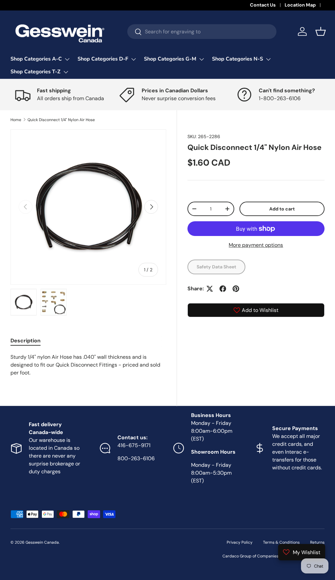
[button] (320, 31)
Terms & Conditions (281, 542)
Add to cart (282, 209)
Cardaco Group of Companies (250, 556)
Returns (317, 542)
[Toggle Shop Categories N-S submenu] (268, 59)
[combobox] (201, 31)
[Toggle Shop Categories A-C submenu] (67, 59)
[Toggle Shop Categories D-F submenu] (133, 59)
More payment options (256, 245)
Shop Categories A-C (36, 59)
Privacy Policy (240, 542)
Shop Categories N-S (237, 59)
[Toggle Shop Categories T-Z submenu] (66, 72)
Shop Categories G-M (170, 59)
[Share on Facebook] (222, 288)
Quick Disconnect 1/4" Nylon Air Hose (61, 119)
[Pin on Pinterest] (235, 288)
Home (15, 119)
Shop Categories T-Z (35, 71)
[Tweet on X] (209, 288)
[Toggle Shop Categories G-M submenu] (201, 59)
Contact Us (263, 5)
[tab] (25, 340)
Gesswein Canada (42, 542)
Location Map (300, 5)
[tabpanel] (88, 365)
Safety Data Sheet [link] (216, 267)
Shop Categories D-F (103, 59)
